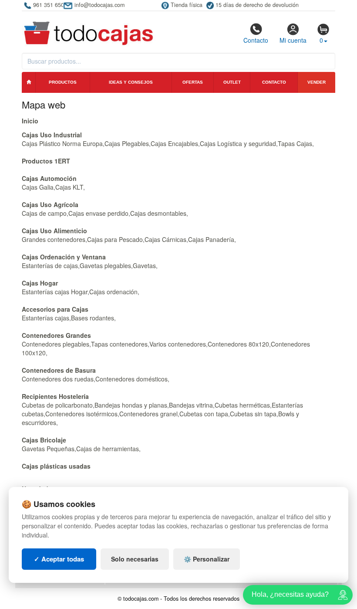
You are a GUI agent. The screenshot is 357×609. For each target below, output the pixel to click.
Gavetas (144, 265)
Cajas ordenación (113, 291)
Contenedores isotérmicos (81, 413)
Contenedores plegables (55, 344)
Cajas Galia (38, 187)
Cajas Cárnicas (165, 239)
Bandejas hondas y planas (130, 405)
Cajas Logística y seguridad (238, 143)
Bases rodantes (92, 317)
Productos (63, 82)
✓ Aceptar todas (59, 559)
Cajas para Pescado (115, 239)
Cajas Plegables (126, 143)
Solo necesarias (134, 559)
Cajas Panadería (211, 239)
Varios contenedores (177, 344)
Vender (316, 82)
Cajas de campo (44, 213)
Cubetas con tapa (203, 413)
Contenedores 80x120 (238, 344)
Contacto (255, 40)
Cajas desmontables (158, 213)
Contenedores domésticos (131, 378)
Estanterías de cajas (50, 265)
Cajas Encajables (174, 143)
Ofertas (192, 82)
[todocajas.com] (89, 29)
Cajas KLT (69, 187)
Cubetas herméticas (242, 405)
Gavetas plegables (105, 265)
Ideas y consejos (131, 82)
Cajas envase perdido (98, 213)
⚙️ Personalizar (206, 559)
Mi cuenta (293, 40)
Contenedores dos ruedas (58, 378)
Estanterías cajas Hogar (55, 291)
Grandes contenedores (53, 239)
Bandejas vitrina (191, 405)
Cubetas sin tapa (253, 413)
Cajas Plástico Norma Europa (62, 143)
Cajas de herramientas (107, 448)
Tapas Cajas (295, 143)
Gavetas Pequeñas (48, 448)
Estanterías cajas (45, 317)
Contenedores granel (148, 413)
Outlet (232, 82)
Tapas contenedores (119, 344)
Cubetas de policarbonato (57, 405)
